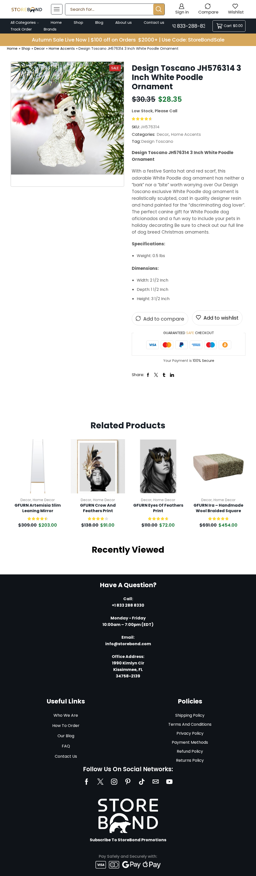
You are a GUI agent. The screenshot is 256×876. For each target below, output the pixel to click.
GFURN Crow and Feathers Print (98, 508)
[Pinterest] (128, 781)
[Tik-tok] (141, 781)
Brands (50, 29)
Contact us (154, 22)
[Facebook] (87, 781)
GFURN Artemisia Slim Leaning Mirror (37, 508)
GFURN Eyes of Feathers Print (158, 508)
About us (123, 22)
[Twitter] (100, 781)
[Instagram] (114, 781)
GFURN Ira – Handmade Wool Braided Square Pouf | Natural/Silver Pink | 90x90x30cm (218, 508)
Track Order (21, 29)
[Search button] (158, 9)
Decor (39, 48)
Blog (99, 22)
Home (56, 22)
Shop (78, 22)
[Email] (155, 781)
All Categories (23, 22)
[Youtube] (169, 781)
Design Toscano (157, 141)
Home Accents (62, 48)
